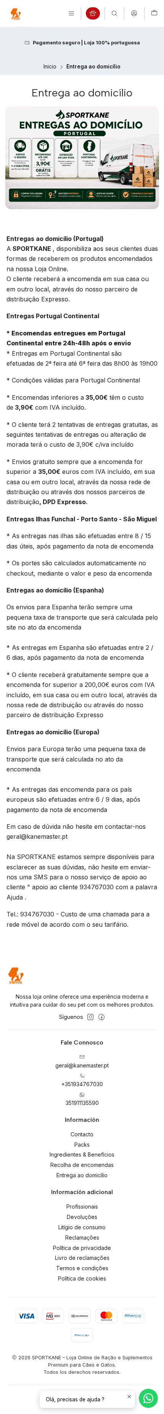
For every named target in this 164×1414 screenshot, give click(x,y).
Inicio (49, 67)
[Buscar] (114, 13)
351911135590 (82, 1103)
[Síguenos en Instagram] (90, 1017)
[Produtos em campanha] (93, 13)
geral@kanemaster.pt (82, 1065)
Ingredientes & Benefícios (82, 1154)
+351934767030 (82, 1084)
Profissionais (82, 1206)
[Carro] (154, 13)
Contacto (82, 1134)
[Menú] (71, 13)
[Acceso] (134, 13)
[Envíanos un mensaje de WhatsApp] (148, 1398)
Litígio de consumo (82, 1227)
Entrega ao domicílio (82, 1175)
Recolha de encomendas (82, 1165)
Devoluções (82, 1217)
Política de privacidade (82, 1248)
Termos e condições (82, 1268)
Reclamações (82, 1237)
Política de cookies (82, 1278)
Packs (82, 1144)
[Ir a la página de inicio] (15, 13)
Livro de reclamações (82, 1258)
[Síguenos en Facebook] (101, 1017)
